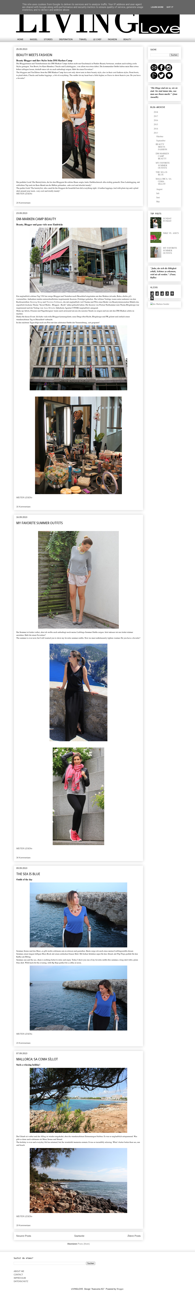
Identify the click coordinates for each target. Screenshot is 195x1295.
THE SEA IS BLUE (28, 874)
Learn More (157, 7)
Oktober (160, 136)
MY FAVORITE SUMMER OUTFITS (39, 523)
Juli (158, 193)
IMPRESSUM (20, 1278)
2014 (156, 128)
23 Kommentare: (23, 1043)
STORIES (48, 39)
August (159, 189)
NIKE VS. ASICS (171, 233)
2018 (156, 112)
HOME (20, 39)
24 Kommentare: (23, 203)
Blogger (120, 1289)
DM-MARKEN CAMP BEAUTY (36, 219)
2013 (156, 132)
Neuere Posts (23, 1236)
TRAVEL (83, 39)
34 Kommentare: (23, 858)
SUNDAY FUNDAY (167, 219)
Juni (158, 197)
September (161, 140)
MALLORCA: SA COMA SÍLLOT (37, 1059)
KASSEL (33, 39)
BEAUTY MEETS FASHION (34, 55)
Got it (170, 7)
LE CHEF (97, 39)
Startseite (79, 1236)
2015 (156, 124)
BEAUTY (127, 39)
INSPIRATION (66, 39)
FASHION (112, 39)
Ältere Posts (134, 1236)
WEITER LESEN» (24, 194)
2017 (156, 116)
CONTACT (18, 1275)
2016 (156, 120)
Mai (158, 201)
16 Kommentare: (23, 507)
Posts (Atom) (84, 1244)
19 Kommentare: (23, 1225)
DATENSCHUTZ (21, 1281)
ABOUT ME (19, 1271)
